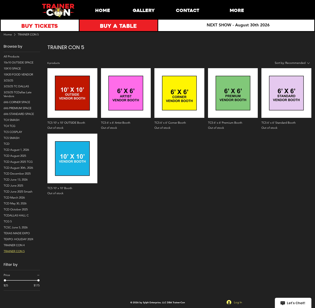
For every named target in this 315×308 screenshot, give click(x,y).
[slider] (5, 280)
